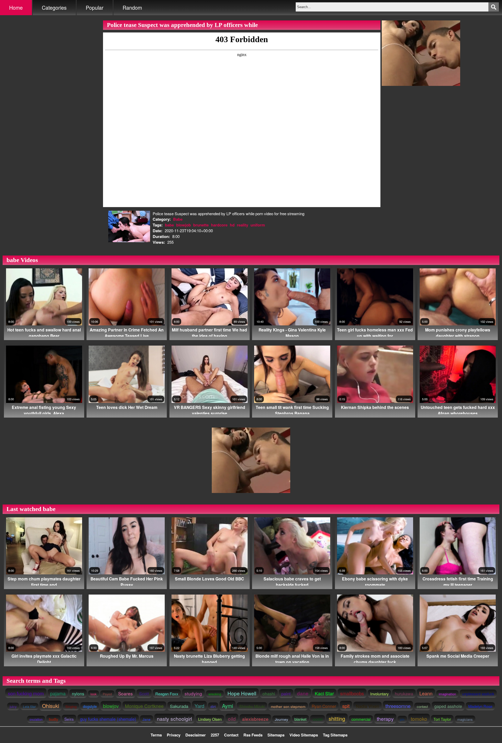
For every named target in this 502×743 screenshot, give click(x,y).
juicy (13, 706)
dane (303, 693)
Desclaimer (195, 735)
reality (242, 225)
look (93, 694)
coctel (317, 719)
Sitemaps (275, 735)
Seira (69, 719)
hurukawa (404, 693)
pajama (58, 693)
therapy (385, 718)
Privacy (173, 735)
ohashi (269, 693)
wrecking (214, 694)
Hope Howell (241, 693)
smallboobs (352, 693)
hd (232, 225)
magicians (465, 719)
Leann (425, 693)
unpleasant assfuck (478, 693)
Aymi (227, 705)
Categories (54, 7)
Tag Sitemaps (335, 735)
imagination (447, 693)
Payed (107, 694)
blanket (300, 719)
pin (402, 719)
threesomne (397, 705)
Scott (144, 693)
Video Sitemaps (303, 735)
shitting (337, 718)
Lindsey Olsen (210, 719)
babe (169, 225)
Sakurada (179, 706)
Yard (199, 705)
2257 (215, 735)
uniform (257, 225)
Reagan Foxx (166, 693)
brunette (201, 225)
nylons (78, 694)
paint (286, 693)
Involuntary (379, 693)
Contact (231, 735)
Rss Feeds (253, 735)
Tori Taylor (442, 719)
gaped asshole (448, 706)
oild (232, 718)
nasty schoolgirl (174, 718)
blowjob (183, 225)
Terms (156, 735)
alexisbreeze (255, 719)
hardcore (219, 225)
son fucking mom (26, 693)
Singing (71, 706)
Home (16, 7)
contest (422, 706)
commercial (360, 719)
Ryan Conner (324, 706)
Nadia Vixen (367, 706)
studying (193, 693)
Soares (125, 693)
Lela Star (29, 706)
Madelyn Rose (480, 706)
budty (53, 719)
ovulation (36, 719)
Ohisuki (50, 705)
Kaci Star (324, 693)
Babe (177, 219)
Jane (146, 719)
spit (346, 705)
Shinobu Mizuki (252, 706)
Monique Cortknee (144, 706)
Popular (95, 7)
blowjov (111, 705)
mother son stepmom (288, 706)
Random (132, 7)
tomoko (419, 718)
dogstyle (90, 706)
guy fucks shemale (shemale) (108, 719)
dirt (213, 706)
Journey (281, 719)
